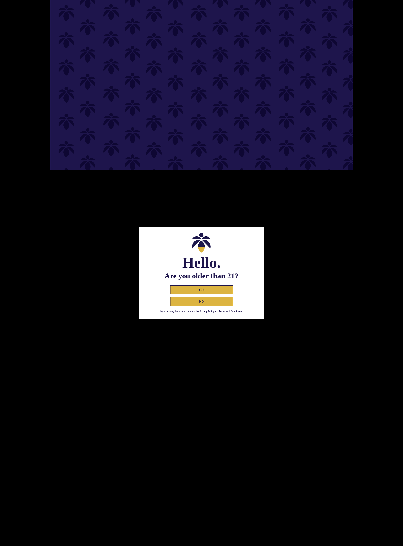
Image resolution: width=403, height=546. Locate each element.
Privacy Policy (206, 311)
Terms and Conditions (230, 311)
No (201, 301)
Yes (201, 290)
